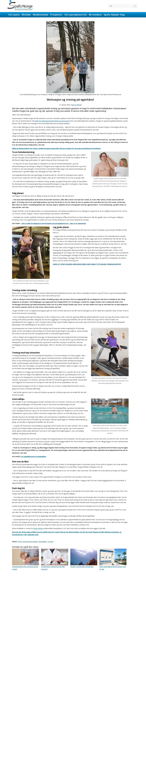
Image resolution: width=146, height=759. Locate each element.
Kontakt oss (15, 19)
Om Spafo (14, 14)
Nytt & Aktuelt (76, 105)
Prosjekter (56, 14)
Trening (50, 541)
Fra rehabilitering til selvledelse (33, 456)
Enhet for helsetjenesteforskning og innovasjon (51, 121)
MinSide (26, 14)
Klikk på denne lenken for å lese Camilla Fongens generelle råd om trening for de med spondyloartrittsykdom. (56, 148)
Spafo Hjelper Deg (114, 14)
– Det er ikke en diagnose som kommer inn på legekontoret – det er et (49, 223)
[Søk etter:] (123, 6)
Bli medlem (95, 14)
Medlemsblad (40, 14)
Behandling (43, 541)
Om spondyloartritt (75, 14)
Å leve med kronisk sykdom (28, 541)
